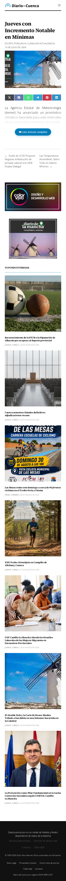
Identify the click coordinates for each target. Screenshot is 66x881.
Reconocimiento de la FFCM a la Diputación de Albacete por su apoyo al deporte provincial (30, 339)
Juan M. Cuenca (27, 43)
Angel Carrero (11, 495)
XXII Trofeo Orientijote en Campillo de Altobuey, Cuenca (26, 564)
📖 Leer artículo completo (33, 132)
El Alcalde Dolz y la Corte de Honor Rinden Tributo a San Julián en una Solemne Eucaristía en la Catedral (32, 718)
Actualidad (46, 43)
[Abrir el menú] (59, 5)
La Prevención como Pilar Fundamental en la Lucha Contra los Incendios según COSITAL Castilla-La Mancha (33, 796)
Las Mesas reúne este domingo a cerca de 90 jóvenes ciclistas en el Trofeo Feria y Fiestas (33, 489)
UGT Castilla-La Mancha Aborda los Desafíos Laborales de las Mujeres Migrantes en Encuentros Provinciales (29, 640)
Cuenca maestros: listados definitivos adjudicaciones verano (25, 414)
